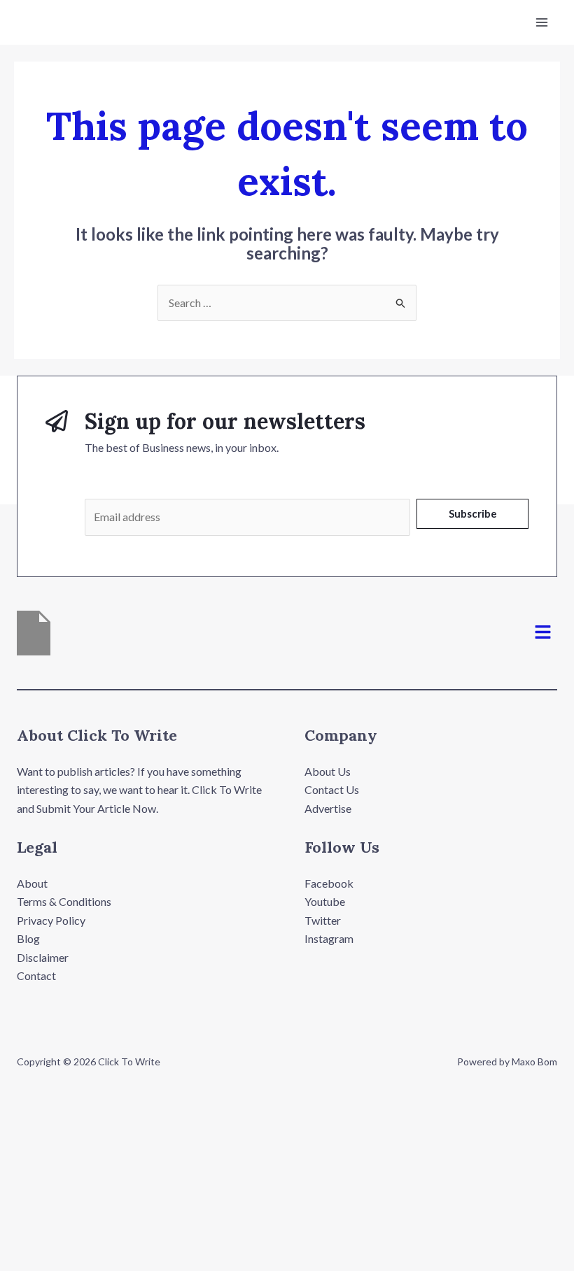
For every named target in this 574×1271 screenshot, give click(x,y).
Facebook (329, 883)
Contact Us (331, 789)
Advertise (327, 808)
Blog (28, 938)
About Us (327, 771)
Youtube (324, 901)
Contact (36, 975)
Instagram (329, 938)
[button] (543, 633)
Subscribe (473, 513)
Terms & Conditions (64, 901)
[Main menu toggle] (541, 22)
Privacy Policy (51, 920)
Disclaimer (43, 957)
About (32, 883)
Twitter (322, 920)
